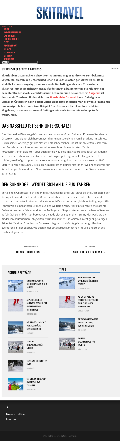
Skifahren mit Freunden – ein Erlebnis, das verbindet (37, 382)
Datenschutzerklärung (16, 414)
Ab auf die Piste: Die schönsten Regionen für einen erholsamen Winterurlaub (37, 304)
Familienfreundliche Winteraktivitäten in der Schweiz (37, 284)
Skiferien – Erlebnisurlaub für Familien (35, 345)
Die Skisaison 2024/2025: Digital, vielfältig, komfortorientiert (37, 325)
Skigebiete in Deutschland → (89, 252)
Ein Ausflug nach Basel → (30, 252)
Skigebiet (94, 93)
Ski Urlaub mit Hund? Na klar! (37, 362)
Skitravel (72, 436)
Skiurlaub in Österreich (64, 97)
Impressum (11, 419)
